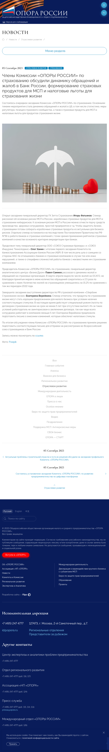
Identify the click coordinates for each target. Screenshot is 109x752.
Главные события (54, 365)
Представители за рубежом (48, 634)
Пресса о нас (54, 401)
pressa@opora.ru (10, 710)
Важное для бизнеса (54, 376)
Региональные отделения (46, 630)
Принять (13, 744)
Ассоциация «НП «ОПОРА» (15, 569)
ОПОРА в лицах (54, 396)
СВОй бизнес (54, 432)
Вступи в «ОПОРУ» (15, 555)
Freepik (12, 342)
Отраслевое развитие (31, 39)
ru (104, 13)
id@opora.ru (10, 630)
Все (55, 360)
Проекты (63, 584)
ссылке (39, 335)
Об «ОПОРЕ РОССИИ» (13, 564)
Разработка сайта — (14, 595)
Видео (54, 417)
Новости (13, 39)
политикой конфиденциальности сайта (40, 738)
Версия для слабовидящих (17, 22)
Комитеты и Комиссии (12, 577)
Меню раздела (55, 51)
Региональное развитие (54, 381)
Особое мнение (54, 406)
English (18, 511)
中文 (27, 511)
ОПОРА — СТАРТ (54, 437)
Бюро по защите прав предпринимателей (54, 411)
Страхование (56, 68)
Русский (7, 511)
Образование (65, 580)
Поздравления (54, 422)
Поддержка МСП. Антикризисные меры (54, 427)
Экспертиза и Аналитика (14, 586)
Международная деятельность (54, 391)
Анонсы (54, 370)
